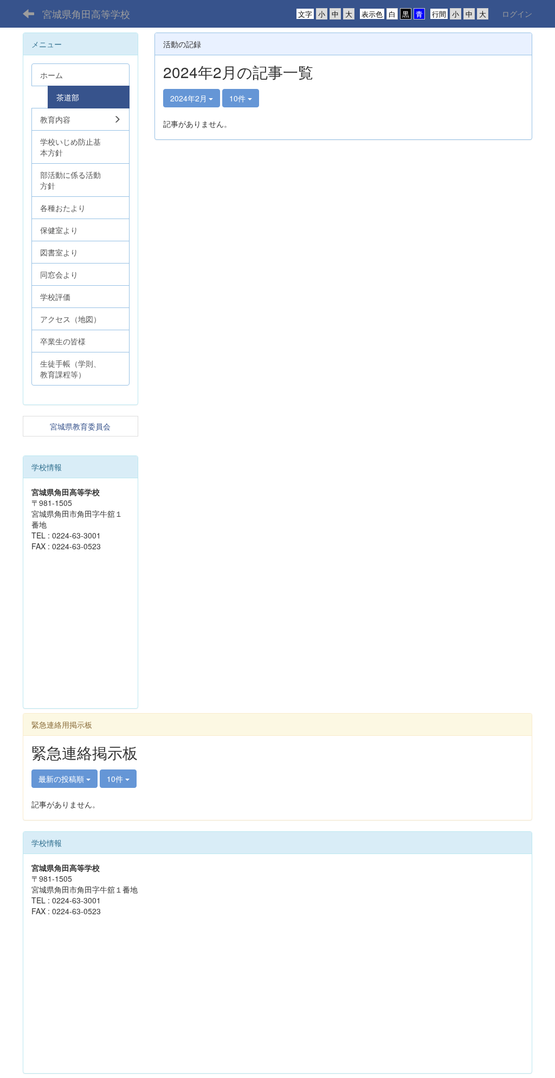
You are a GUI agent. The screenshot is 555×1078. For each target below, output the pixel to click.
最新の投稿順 (62, 778)
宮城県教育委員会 (80, 426)
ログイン (517, 13)
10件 (238, 98)
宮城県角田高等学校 (86, 14)
